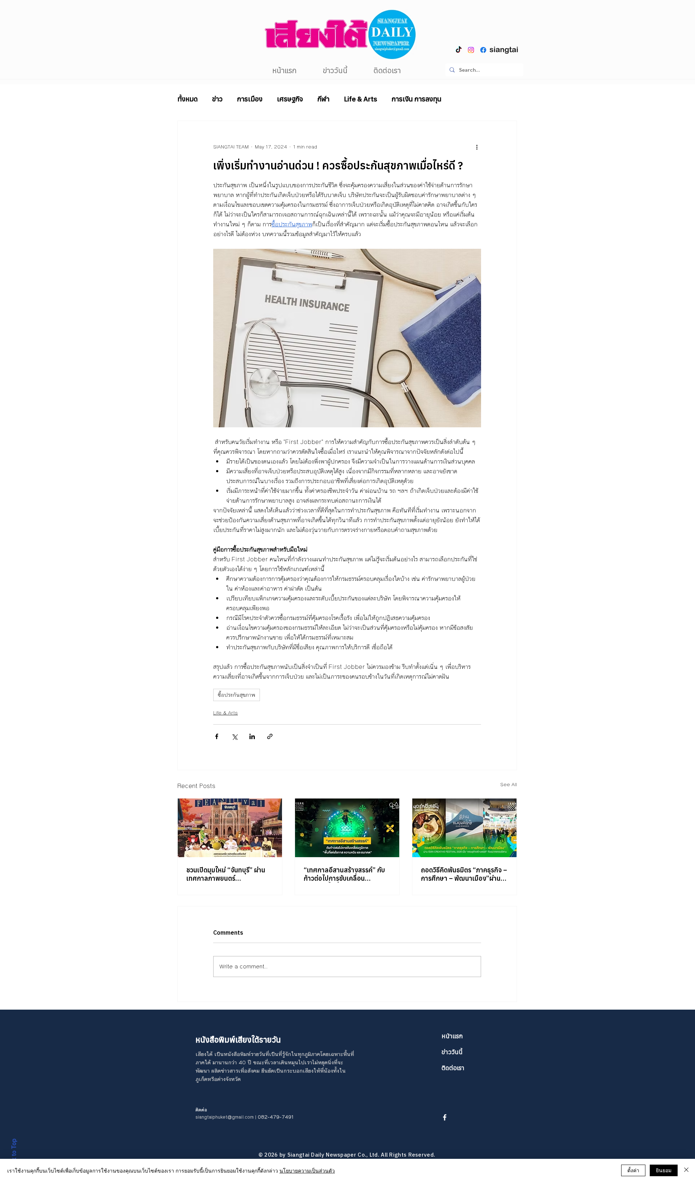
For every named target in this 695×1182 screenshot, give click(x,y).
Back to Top (14, 1155)
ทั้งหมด (187, 99)
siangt (202, 1117)
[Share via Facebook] (216, 736)
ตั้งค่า (633, 1170)
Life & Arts (360, 99)
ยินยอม (663, 1170)
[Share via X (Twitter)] (234, 736)
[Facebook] (483, 50)
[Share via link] (269, 736)
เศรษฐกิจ (290, 99)
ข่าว (217, 99)
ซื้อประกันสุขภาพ (236, 695)
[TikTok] (459, 50)
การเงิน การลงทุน (417, 99)
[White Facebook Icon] (445, 1117)
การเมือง (249, 99)
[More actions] (476, 147)
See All (508, 784)
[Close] (686, 1170)
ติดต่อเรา (453, 1068)
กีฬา (323, 99)
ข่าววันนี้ (452, 1052)
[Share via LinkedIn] (252, 736)
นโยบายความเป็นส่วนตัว (307, 1170)
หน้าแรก (452, 1036)
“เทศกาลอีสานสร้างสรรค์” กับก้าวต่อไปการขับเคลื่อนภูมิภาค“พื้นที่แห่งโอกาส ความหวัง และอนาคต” (344, 874)
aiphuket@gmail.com (231, 1117)
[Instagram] (471, 50)
